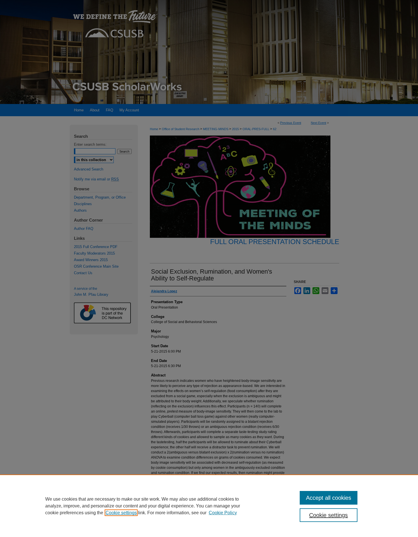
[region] (209, 505)
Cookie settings (121, 512)
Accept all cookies (328, 498)
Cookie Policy (223, 512)
